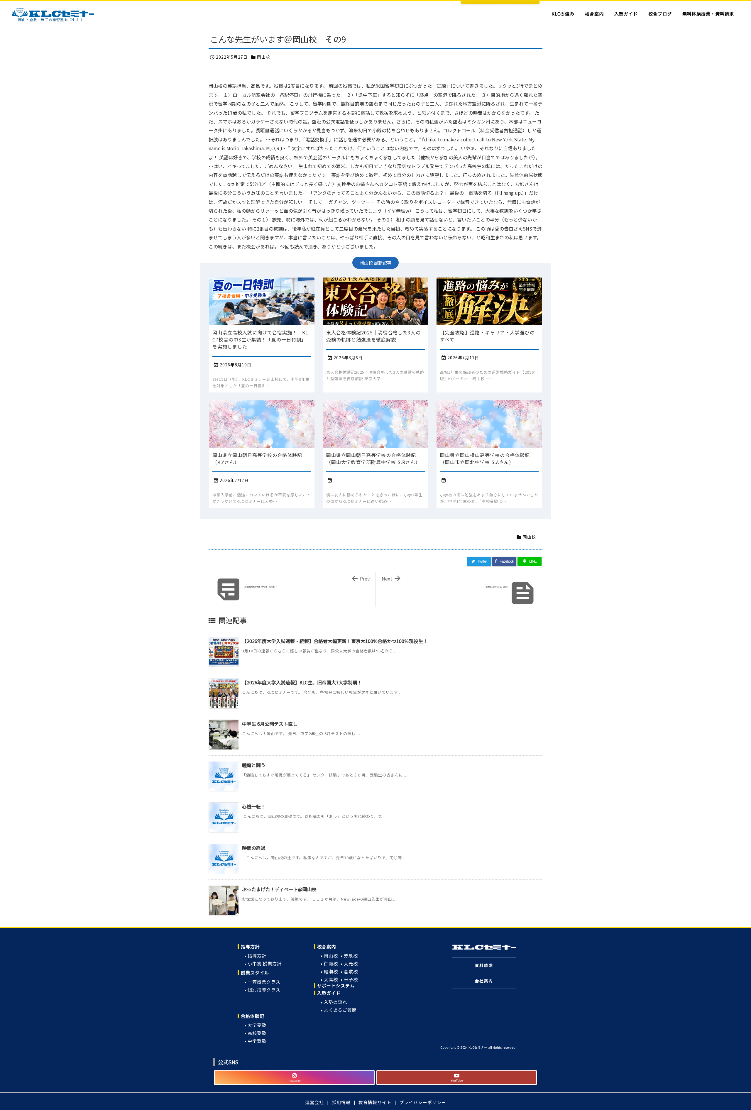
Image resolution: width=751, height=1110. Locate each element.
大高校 (331, 979)
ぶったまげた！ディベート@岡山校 (279, 889)
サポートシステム (336, 985)
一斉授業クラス (264, 982)
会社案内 (484, 981)
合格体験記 (252, 1016)
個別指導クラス (264, 990)
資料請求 (484, 965)
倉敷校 (351, 971)
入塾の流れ (335, 1002)
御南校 (331, 963)
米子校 (351, 979)
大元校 (351, 963)
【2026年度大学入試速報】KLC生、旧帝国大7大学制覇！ (302, 682)
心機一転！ (253, 806)
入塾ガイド (329, 993)
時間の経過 (253, 847)
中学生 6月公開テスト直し (269, 723)
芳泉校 (351, 955)
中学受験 (257, 1041)
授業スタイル (255, 972)
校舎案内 (326, 946)
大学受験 (257, 1025)
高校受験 (257, 1033)
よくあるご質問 (340, 1010)
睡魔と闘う (253, 765)
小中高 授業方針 (265, 963)
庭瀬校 (331, 971)
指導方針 (250, 946)
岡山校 (263, 57)
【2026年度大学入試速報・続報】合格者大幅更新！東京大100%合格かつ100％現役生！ (335, 640)
